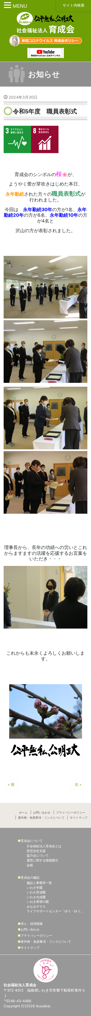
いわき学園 (34, 888)
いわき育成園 (36, 892)
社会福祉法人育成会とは (44, 846)
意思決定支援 (36, 851)
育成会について (32, 841)
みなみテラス (36, 906)
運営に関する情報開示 (42, 860)
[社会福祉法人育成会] (45, 23)
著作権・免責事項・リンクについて (41, 817)
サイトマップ (78, 817)
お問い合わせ (41, 812)
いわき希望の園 (38, 902)
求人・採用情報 (32, 924)
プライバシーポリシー (70, 812)
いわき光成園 (36, 897)
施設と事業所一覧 (39, 883)
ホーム (23, 812)
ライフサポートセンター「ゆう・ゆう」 (55, 911)
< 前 (11, 784)
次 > (78, 784)
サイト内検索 (73, 5)
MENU (20, 6)
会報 (30, 865)
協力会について (38, 855)
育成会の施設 (30, 877)
